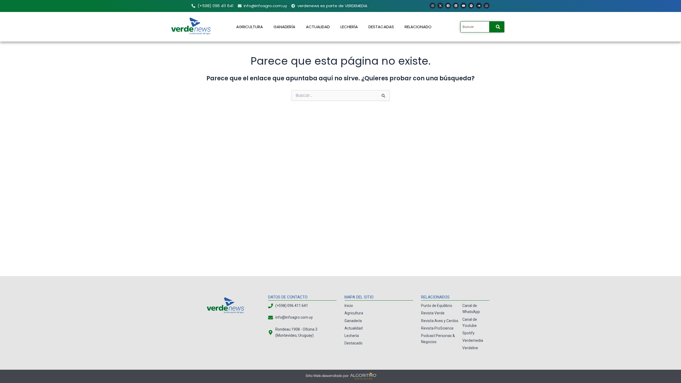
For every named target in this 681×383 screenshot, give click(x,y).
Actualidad (318, 27)
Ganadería (284, 27)
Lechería (349, 27)
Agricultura (249, 27)
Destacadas (381, 27)
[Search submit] (498, 27)
